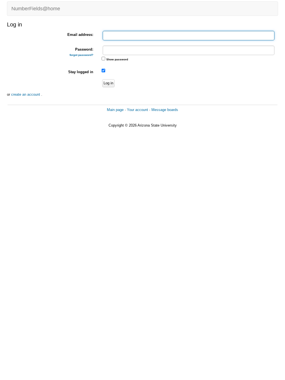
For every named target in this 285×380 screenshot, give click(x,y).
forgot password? (81, 54)
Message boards (164, 110)
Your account (137, 110)
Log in (108, 83)
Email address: (80, 35)
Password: (81, 51)
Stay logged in (80, 72)
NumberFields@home (35, 8)
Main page (115, 110)
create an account (26, 94)
